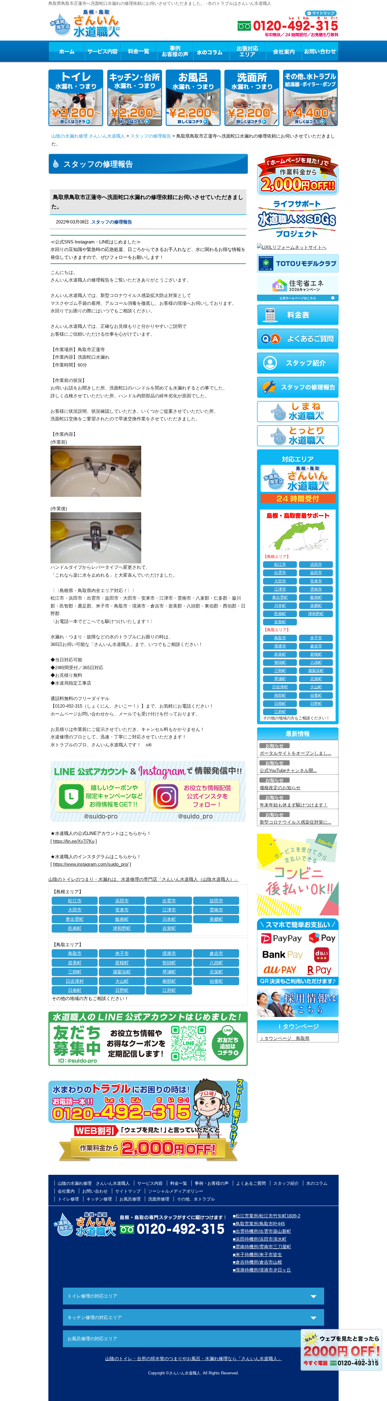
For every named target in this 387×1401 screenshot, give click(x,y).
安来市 (122, 909)
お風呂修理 (130, 1199)
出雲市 (169, 900)
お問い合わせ (320, 51)
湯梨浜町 (122, 971)
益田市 (216, 900)
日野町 (122, 990)
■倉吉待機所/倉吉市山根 (257, 1262)
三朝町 (75, 971)
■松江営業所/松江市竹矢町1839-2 (266, 1215)
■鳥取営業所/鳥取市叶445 (259, 1223)
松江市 (75, 900)
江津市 (169, 909)
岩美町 (75, 962)
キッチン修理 (99, 1199)
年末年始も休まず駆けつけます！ (294, 804)
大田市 (75, 909)
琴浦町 (169, 971)
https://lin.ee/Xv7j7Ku (73, 841)
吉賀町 (169, 928)
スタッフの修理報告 (150, 135)
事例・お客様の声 (175, 51)
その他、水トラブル (196, 1199)
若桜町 (122, 962)
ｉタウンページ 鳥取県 (285, 1038)
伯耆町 (216, 981)
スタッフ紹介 (286, 1183)
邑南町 (75, 928)
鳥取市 (75, 953)
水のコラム (211, 51)
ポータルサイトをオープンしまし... (295, 753)
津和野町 (122, 928)
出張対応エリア (247, 51)
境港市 (169, 953)
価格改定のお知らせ (280, 787)
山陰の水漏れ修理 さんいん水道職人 (88, 135)
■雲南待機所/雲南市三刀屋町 (262, 1246)
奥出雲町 (75, 919)
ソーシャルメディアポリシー (175, 1191)
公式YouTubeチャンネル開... (288, 770)
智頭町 (169, 962)
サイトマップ (128, 1191)
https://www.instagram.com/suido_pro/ (90, 864)
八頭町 (216, 962)
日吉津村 (75, 981)
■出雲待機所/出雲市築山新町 (262, 1231)
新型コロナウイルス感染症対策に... (295, 822)
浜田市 (122, 900)
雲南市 (216, 909)
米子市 (122, 953)
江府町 (169, 990)
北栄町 (216, 971)
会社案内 (283, 51)
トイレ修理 (68, 1199)
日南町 (75, 990)
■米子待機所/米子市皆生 (257, 1254)
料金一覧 (139, 51)
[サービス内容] (91, 51)
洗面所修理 (158, 1199)
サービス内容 (102, 51)
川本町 (169, 919)
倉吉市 (216, 953)
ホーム (66, 51)
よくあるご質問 (251, 1183)
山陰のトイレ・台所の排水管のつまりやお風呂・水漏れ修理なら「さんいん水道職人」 (193, 1358)
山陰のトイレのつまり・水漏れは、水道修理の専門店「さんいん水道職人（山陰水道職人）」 (143, 879)
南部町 (169, 981)
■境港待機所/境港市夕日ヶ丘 (262, 1269)
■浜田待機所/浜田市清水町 (260, 1239)
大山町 (122, 981)
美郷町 (216, 919)
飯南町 (122, 919)
